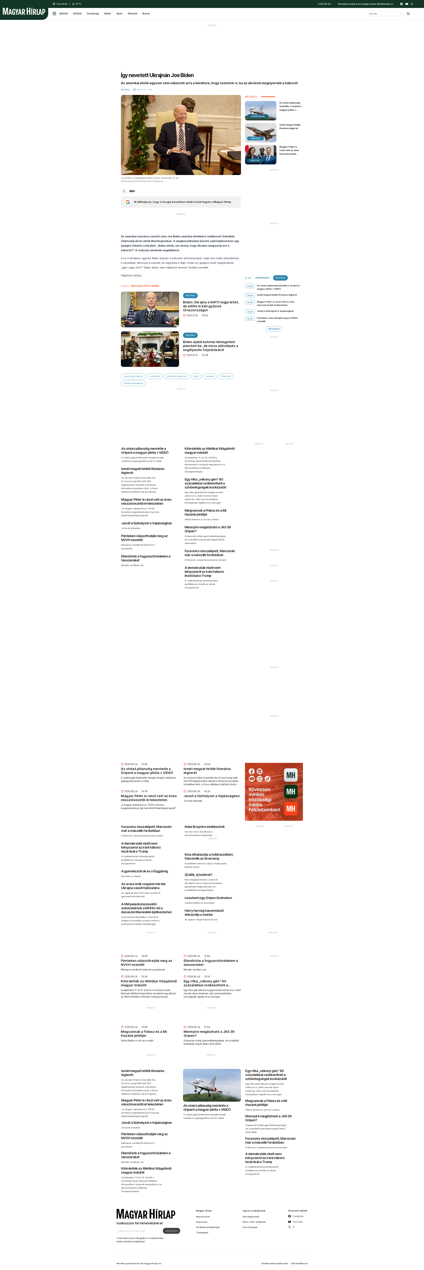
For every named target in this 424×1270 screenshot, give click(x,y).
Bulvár (146, 13)
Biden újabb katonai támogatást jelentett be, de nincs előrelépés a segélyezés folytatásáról (210, 346)
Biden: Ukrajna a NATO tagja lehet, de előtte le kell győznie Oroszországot (211, 306)
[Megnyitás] (54, 13)
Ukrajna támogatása (133, 383)
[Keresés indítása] (400, 13)
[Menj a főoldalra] (24, 11)
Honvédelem (258, 116)
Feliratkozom (171, 1230)
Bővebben (274, 328)
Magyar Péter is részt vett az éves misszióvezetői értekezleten (289, 151)
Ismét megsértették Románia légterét (289, 126)
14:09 (250, 318)
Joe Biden (155, 376)
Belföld (64, 13)
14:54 (250, 295)
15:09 (250, 286)
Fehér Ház (226, 376)
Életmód (132, 13)
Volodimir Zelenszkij (176, 376)
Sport (119, 13)
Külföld (77, 13)
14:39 (250, 302)
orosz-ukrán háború (133, 376)
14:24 (250, 311)
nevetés (210, 376)
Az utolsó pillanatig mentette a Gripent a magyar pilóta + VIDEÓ (290, 107)
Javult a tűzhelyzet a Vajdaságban (275, 311)
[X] (412, 4)
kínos (196, 376)
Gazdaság (93, 13)
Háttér (107, 13)
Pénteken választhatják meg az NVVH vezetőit (277, 320)
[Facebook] (401, 4)
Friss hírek (62, 3)
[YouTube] (406, 4)
